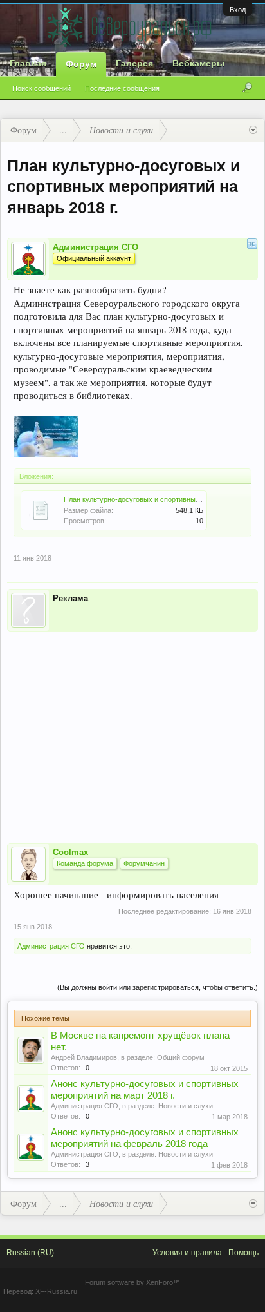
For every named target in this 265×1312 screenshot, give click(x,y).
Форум (81, 64)
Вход (238, 10)
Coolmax (70, 852)
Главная (28, 63)
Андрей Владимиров (84, 1057)
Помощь (243, 1252)
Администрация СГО (95, 247)
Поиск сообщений (41, 88)
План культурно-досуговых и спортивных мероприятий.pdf (160, 499)
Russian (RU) (30, 1252)
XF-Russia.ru (56, 1291)
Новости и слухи (185, 1106)
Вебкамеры (198, 63)
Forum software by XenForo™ (132, 1282)
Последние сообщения (122, 88)
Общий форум (181, 1057)
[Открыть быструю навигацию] (253, 130)
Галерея (134, 63)
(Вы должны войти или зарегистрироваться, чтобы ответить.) (157, 987)
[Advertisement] (132, 725)
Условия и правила (187, 1252)
